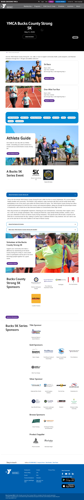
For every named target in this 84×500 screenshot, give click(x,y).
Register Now (29, 36)
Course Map (47, 117)
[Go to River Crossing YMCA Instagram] (69, 474)
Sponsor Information (12, 317)
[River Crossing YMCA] (8, 6)
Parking (63, 117)
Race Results (71, 117)
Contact (38, 470)
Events (25, 475)
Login (42, 1)
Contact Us (70, 1)
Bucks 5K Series (48, 182)
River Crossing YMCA (9, 2)
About (78, 6)
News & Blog (27, 472)
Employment (27, 470)
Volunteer (10, 121)
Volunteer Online (12, 263)
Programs (37, 6)
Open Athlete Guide (13, 153)
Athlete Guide (24, 117)
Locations (70, 6)
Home (7, 52)
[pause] (76, 37)
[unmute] (74, 37)
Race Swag (56, 117)
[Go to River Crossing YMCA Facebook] (63, 474)
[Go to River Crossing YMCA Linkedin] (73, 474)
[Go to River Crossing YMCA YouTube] (66, 474)
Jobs (46, 1)
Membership (28, 6)
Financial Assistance (29, 477)
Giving (51, 1)
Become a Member (60, 1)
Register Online (49, 78)
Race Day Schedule (36, 117)
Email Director (19, 121)
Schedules (61, 6)
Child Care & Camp (49, 6)
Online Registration (13, 117)
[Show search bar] (39, 1)
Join (37, 472)
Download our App (67, 476)
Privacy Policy (51, 470)
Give (37, 475)
